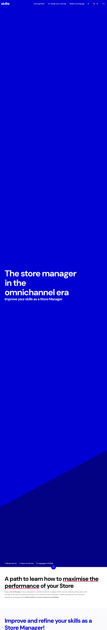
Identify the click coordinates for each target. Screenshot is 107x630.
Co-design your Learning (57, 4)
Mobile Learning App (76, 4)
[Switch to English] (97, 3)
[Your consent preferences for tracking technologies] (2, 627)
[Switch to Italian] (94, 3)
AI (88, 4)
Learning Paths (39, 4)
